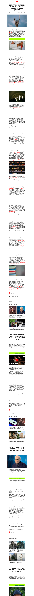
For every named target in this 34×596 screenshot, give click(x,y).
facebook (20, 353)
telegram (22, 353)
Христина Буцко (12, 12)
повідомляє (12, 475)
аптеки (16, 296)
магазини (10, 301)
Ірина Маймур (11, 342)
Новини (13, 413)
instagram (16, 353)
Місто (13, 296)
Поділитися (13, 293)
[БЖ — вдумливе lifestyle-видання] (17, 1)
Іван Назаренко (11, 453)
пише (16, 350)
